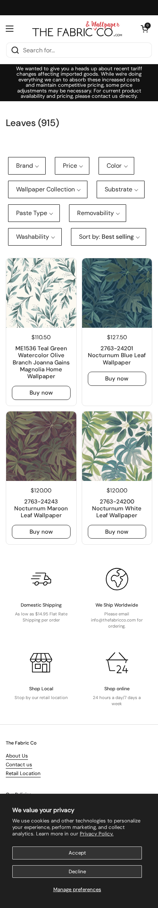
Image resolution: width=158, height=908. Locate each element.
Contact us (19, 764)
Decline (77, 871)
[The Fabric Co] (77, 28)
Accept (77, 853)
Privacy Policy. (97, 833)
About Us (17, 756)
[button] (144, 28)
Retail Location (23, 773)
